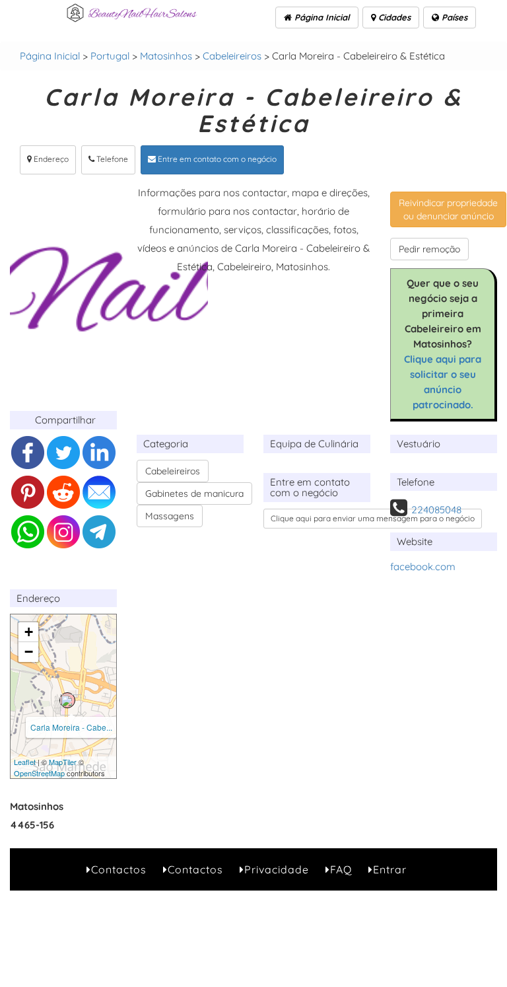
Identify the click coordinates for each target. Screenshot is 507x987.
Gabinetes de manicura (194, 493)
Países (453, 17)
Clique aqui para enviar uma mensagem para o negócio (373, 518)
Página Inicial (321, 17)
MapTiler (63, 761)
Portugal (109, 56)
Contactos (119, 869)
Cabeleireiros (232, 56)
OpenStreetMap (39, 773)
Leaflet (25, 761)
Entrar (390, 869)
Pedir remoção (429, 249)
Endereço (50, 159)
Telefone (111, 159)
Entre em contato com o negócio (216, 159)
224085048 (436, 509)
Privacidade (276, 869)
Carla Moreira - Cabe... (71, 727)
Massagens (169, 516)
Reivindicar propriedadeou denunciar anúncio (448, 209)
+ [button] (28, 632)
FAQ (341, 869)
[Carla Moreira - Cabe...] (67, 700)
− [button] (28, 651)
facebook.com (423, 566)
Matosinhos (166, 56)
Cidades (393, 17)
